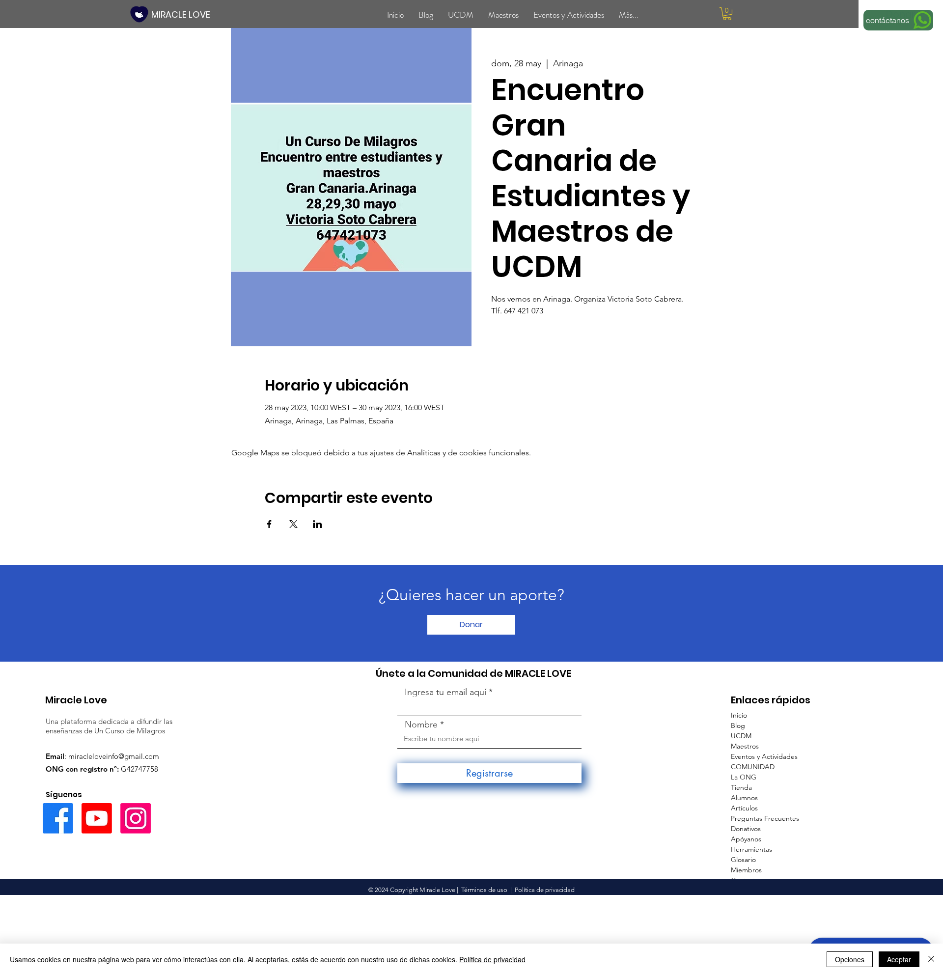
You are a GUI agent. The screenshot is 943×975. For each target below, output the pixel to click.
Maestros (745, 746)
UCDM (741, 735)
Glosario (743, 859)
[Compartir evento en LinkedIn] (317, 524)
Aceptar (899, 959)
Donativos (746, 828)
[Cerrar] (931, 959)
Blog (738, 725)
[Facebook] (58, 818)
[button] (727, 13)
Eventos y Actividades (764, 756)
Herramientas (751, 849)
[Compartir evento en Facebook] (269, 524)
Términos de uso (484, 889)
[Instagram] (135, 818)
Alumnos (744, 797)
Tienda (741, 787)
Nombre (421, 724)
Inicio (739, 715)
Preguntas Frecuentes (765, 818)
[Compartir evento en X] (293, 524)
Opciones (849, 959)
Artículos (744, 808)
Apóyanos (746, 839)
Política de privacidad (492, 959)
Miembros (746, 869)
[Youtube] (97, 818)
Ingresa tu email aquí (445, 692)
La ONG (743, 777)
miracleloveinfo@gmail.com (113, 756)
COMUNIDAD (753, 766)
